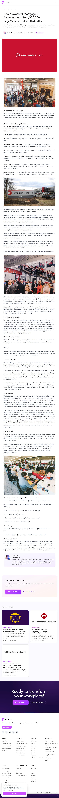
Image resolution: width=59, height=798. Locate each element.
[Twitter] (3, 732)
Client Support (19, 773)
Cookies (50, 792)
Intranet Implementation (21, 775)
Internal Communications (21, 743)
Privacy (42, 792)
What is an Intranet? (49, 741)
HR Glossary (48, 758)
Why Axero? (33, 777)
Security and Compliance (7, 746)
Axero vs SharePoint (6, 773)
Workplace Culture (20, 750)
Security (55, 792)
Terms (38, 792)
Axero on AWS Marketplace (34, 780)
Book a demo (12, 592)
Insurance (33, 748)
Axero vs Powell (5, 777)
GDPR (46, 792)
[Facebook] (6, 732)
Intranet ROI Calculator (50, 752)
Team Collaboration (20, 748)
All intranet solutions (20, 755)
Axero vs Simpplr (5, 771)
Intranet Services (20, 771)
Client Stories (6, 10)
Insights (46, 760)
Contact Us (33, 775)
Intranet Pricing (5, 750)
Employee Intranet (20, 741)
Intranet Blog (48, 749)
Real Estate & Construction (36, 757)
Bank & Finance (34, 741)
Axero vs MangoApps (6, 775)
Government (33, 755)
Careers (32, 773)
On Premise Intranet (20, 752)
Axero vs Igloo (5, 780)
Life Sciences (33, 750)
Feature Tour (4, 741)
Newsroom (33, 771)
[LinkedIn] (13, 732)
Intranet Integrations (6, 748)
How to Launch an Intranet (51, 747)
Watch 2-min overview (28, 591)
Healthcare (33, 746)
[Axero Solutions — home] (7, 2)
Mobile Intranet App (6, 743)
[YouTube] (17, 732)
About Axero (33, 768)
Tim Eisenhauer (16, 557)
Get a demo (6, 727)
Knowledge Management (22, 746)
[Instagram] (10, 732)
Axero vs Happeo (5, 768)
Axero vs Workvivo (6, 782)
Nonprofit (33, 752)
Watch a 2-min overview (37, 702)
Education (33, 743)
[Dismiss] (57, 796)
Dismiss (14, 793)
